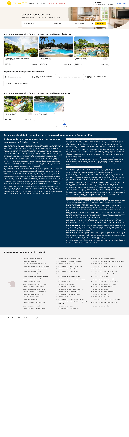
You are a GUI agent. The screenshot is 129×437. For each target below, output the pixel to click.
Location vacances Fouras (65, 281)
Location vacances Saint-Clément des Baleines (106, 299)
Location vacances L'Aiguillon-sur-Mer (34, 302)
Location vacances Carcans (100, 276)
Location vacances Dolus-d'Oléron (33, 279)
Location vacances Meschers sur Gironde (70, 261)
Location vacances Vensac (30, 261)
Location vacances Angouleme (101, 306)
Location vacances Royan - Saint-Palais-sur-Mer (37, 266)
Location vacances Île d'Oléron (32, 281)
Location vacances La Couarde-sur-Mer (69, 294)
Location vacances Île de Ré (101, 294)
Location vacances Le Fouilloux (32, 297)
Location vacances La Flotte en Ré (102, 289)
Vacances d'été (33, 3)
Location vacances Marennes (66, 274)
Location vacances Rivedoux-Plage (103, 286)
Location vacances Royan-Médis (67, 264)
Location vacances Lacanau (66, 284)
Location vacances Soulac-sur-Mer (33, 258)
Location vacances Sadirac (65, 306)
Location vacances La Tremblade (67, 269)
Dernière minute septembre (57, 3)
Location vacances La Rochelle (66, 286)
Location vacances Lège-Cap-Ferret (33, 294)
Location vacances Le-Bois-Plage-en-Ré (34, 291)
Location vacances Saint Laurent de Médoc (35, 276)
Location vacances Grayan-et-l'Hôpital (104, 258)
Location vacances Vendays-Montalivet (34, 264)
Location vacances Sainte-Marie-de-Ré (34, 289)
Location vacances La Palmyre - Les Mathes (35, 269)
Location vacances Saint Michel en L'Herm (105, 302)
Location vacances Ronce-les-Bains (103, 269)
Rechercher (100, 23)
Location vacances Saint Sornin (32, 271)
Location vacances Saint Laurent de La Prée (105, 281)
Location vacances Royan (100, 264)
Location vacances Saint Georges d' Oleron (35, 284)
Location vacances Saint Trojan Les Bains (105, 274)
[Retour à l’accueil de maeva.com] (17, 3)
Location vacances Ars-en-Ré (101, 297)
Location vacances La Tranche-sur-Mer (34, 308)
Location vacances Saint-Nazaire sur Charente (71, 279)
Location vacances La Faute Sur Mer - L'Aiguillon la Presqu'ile (72, 302)
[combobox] (37, 23)
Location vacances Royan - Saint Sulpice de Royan (107, 266)
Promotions (43, 3)
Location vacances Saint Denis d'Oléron (104, 284)
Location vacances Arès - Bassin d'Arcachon (70, 289)
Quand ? (58, 23)
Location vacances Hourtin (30, 274)
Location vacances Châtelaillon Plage (33, 286)
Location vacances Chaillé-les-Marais (68, 308)
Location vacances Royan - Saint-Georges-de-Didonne (108, 261)
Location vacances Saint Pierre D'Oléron (104, 279)
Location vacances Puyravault (31, 306)
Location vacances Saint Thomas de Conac (105, 271)
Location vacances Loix (64, 297)
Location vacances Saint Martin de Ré (104, 291)
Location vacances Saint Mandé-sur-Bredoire (71, 299)
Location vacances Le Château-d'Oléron (69, 276)
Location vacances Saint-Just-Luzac (68, 271)
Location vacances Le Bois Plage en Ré (69, 291)
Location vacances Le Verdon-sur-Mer (69, 258)
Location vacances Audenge (31, 299)
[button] (3, 3)
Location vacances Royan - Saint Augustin (70, 266)
